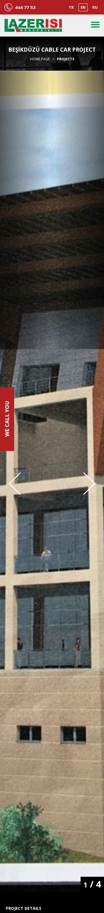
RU (95, 7)
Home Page (40, 59)
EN (83, 7)
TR (71, 7)
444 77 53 (25, 7)
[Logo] (33, 25)
